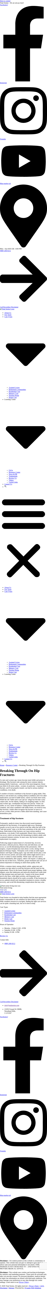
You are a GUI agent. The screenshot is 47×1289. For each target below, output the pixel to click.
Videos (11, 480)
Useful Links (13, 482)
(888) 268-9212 (5, 251)
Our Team (7, 315)
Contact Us (8, 484)
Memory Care (13, 393)
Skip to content (5, 1)
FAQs (11, 470)
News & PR (13, 474)
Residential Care (14, 391)
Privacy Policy (24, 1282)
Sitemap (11, 1288)
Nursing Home (14, 395)
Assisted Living (14, 388)
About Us (7, 313)
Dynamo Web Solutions (33, 1288)
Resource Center (14, 472)
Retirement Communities (17, 389)
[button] (5, 487)
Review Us (13, 478)
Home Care (13, 397)
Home (2, 765)
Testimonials (13, 476)
